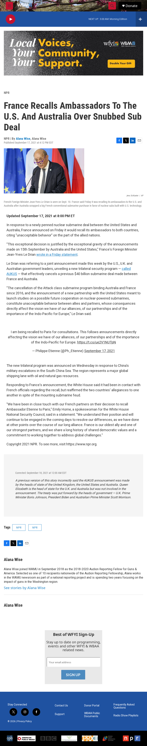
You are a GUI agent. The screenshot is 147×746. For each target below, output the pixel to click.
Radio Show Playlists (126, 715)
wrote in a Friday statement (57, 254)
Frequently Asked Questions (124, 706)
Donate (131, 6)
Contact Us (61, 705)
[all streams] (141, 19)
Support (60, 714)
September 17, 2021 (99, 351)
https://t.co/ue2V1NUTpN (96, 342)
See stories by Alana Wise (24, 587)
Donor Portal (91, 705)
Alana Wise (23, 138)
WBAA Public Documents (92, 715)
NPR (6, 93)
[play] (10, 19)
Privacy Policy (24, 721)
